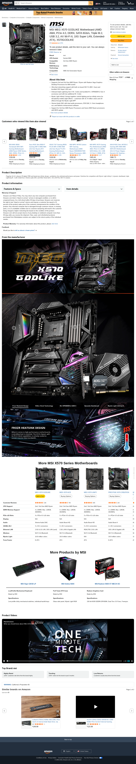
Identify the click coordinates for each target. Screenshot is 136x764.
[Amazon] (7, 3)
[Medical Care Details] (26, 8)
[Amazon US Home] (48, 752)
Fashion (117, 8)
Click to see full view (27, 64)
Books (96, 8)
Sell (111, 8)
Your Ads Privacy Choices (91, 758)
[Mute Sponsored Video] (58, 715)
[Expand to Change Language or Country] (74, 751)
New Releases (56, 8)
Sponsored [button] (5, 692)
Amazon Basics (33, 8)
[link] (18, 148)
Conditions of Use (41, 758)
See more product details (59, 113)
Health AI (11, 8)
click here (55, 224)
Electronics (5, 17)
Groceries (66, 8)
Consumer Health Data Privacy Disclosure (70, 758)
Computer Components (33, 17)
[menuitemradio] (128, 661)
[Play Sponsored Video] (95, 706)
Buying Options (66, 496)
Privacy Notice (52, 758)
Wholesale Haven (123, 47)
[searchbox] (54, 3)
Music (132, 8)
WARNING (7, 684)
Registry (125, 8)
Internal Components (47, 17)
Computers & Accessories (17, 17)
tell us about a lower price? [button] (25, 230)
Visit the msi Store (56, 27)
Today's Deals (87, 8)
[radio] (4, 25)
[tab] (20, 406)
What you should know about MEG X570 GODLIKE (20, 624)
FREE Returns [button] (55, 52)
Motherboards (59, 17)
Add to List (115, 65)
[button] (4, 8)
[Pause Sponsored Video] (58, 712)
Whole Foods (76, 8)
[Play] (3, 661)
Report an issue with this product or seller (66, 116)
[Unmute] (132, 661)
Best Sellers (45, 8)
